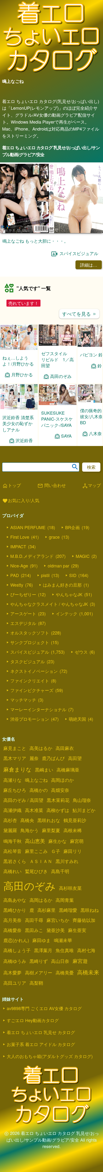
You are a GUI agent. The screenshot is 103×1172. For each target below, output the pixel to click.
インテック (66, 613)
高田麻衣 (65, 748)
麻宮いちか (57, 920)
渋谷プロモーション (29, 718)
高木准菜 (34, 810)
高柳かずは (57, 810)
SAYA (66, 436)
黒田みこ (34, 930)
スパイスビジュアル (78, 253)
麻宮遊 (80, 960)
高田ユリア (14, 983)
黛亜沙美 (55, 930)
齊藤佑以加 (84, 920)
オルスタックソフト (29, 632)
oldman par (58, 565)
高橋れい (12, 871)
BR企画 (72, 527)
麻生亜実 (77, 930)
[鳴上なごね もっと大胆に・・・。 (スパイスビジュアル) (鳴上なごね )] (51, 231)
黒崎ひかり (14, 910)
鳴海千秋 (12, 841)
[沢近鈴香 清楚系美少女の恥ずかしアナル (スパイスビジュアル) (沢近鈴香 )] (19, 408)
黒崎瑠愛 (68, 910)
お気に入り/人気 (20, 500)
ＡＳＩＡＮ (40, 861)
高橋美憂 (65, 972)
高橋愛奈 (12, 930)
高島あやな (14, 900)
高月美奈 (12, 920)
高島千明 (60, 871)
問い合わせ (51, 485)
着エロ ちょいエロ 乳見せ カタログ (41, 1032)
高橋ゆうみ (14, 961)
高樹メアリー (38, 972)
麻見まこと (14, 748)
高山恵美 (35, 840)
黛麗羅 (10, 830)
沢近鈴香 (24, 440)
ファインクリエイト (29, 680)
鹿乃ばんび (53, 758)
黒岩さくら (14, 861)
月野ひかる (22, 374)
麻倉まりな (17, 769)
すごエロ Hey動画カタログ (33, 1020)
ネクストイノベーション (34, 671)
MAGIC (83, 556)
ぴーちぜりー (23, 594)
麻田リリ (72, 851)
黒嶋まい (44, 769)
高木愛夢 (12, 972)
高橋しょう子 (17, 950)
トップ (11, 485)
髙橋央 (27, 820)
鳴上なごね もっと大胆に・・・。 (35, 241)
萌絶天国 (77, 718)
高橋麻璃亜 (68, 769)
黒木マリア (14, 758)
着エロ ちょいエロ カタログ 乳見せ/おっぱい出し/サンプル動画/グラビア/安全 (51, 151)
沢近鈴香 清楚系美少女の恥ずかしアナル (18, 423)
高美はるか (40, 748)
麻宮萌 (77, 841)
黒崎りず (38, 961)
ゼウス (81, 651)
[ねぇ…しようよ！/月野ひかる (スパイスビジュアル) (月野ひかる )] (19, 348)
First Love (19, 536)
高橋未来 (88, 972)
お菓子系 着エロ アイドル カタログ (41, 1044)
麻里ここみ (36, 851)
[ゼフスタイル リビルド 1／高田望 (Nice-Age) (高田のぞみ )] (57, 344)
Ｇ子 (55, 851)
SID (72, 575)
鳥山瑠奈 (82, 800)
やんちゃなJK (69, 594)
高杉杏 (10, 820)
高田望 (75, 758)
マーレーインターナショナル (38, 709)
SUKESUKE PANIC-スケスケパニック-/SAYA (57, 419)
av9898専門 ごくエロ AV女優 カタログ (44, 1008)
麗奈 (34, 758)
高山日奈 (60, 961)
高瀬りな (12, 780)
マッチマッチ (23, 699)
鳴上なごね (36, 780)
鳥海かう (29, 830)
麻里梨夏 (51, 830)
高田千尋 (34, 920)
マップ (91, 485)
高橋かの (38, 790)
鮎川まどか (84, 810)
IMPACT (18, 546)
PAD (14, 575)
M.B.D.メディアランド (32, 556)
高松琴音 (12, 851)
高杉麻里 (46, 910)
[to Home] (51, 72)
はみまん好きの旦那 (62, 584)
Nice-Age (19, 565)
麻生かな (57, 841)
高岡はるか (40, 900)
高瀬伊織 (12, 810)
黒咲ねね (89, 910)
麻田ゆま (41, 940)
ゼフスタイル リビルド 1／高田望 (57, 359)
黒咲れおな (48, 820)
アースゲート (23, 613)
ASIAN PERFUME (28, 527)
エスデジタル (23, 623)
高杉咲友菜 (70, 888)
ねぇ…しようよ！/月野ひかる (18, 360)
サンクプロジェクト (29, 642)
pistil (45, 575)
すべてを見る (79, 313)
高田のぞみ (61, 376)
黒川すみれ (67, 861)
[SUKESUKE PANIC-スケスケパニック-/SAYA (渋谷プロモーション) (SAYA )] (57, 403)
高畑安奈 (60, 790)
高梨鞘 (36, 983)
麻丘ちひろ (14, 790)
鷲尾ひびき (36, 871)
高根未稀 (72, 830)
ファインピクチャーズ (31, 690)
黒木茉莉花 (58, 800)
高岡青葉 (65, 900)
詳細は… (88, 265)
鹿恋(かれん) (16, 940)
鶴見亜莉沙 (74, 820)
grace (54, 536)
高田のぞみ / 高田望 (23, 800)
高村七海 (86, 950)
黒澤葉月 (43, 950)
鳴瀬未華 (63, 940)
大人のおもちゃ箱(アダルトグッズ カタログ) (50, 1056)
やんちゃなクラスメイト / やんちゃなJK (49, 603)
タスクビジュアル (27, 661)
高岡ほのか (62, 780)
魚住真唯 (65, 950)
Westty (16, 584)
